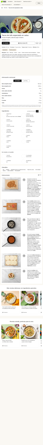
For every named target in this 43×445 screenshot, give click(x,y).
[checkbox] (2, 39)
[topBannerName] (21, 12)
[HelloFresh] (3, 1)
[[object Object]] (37, 43)
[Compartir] (40, 43)
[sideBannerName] (21, 67)
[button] (21, 111)
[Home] (2, 8)
